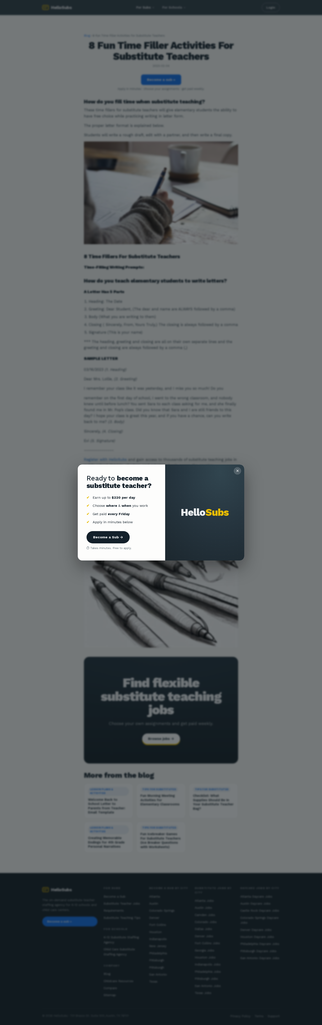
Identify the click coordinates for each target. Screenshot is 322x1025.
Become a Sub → (108, 537)
